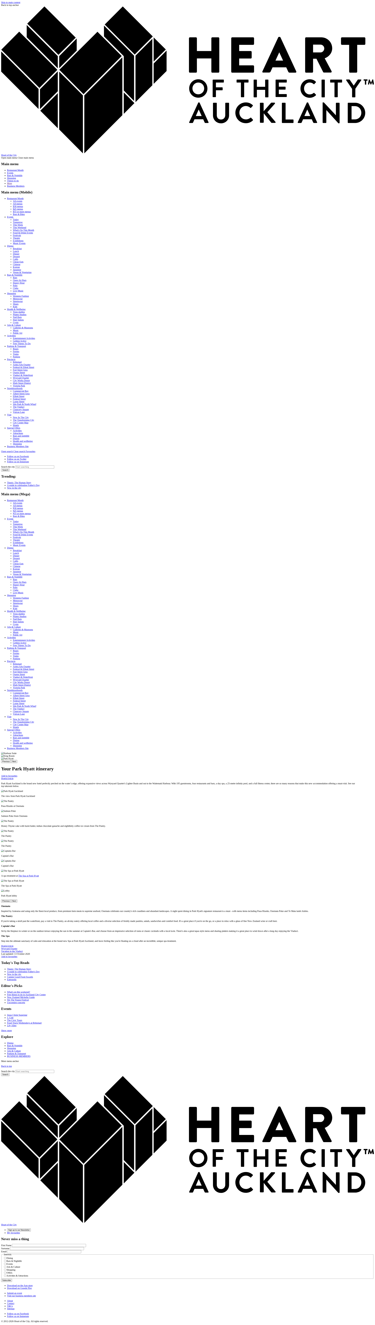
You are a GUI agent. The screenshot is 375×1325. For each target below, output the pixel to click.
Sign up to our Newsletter (19, 1230)
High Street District (22, 383)
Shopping (11, 178)
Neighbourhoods (15, 388)
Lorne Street (18, 401)
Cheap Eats (18, 262)
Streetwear (18, 301)
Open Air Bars (19, 280)
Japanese (17, 269)
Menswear (18, 298)
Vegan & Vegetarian (22, 272)
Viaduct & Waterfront (23, 375)
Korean (16, 267)
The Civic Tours (14, 1020)
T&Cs (10, 1306)
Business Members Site (18, 446)
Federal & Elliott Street (23, 367)
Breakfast (17, 248)
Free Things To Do (22, 343)
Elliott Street (18, 396)
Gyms (15, 322)
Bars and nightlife (21, 436)
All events (17, 201)
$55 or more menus (22, 211)
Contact (10, 1303)
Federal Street (19, 399)
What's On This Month (23, 230)
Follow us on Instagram (18, 461)
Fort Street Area (20, 370)
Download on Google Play (19, 1288)
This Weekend (19, 227)
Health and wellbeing (23, 441)
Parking (16, 357)
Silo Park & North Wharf (24, 404)
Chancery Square (21, 409)
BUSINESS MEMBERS (18, 1056)
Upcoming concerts (16, 1002)
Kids (15, 306)
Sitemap (11, 1308)
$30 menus (18, 206)
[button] (13, 451)
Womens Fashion (21, 296)
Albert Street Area (21, 393)
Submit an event (14, 1293)
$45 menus (18, 209)
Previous (6, 761)
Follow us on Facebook (18, 456)
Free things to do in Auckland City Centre (26, 994)
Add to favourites (9, 776)
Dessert (16, 256)
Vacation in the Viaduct (12, 951)
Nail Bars (17, 317)
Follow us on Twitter (16, 459)
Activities (11, 335)
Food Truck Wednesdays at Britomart (24, 1023)
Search (5, 470)
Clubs (15, 288)
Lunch (16, 251)
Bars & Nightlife (14, 175)
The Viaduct (18, 407)
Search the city (8, 467)
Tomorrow (18, 222)
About (10, 1301)
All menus (17, 204)
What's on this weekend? (18, 992)
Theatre (16, 238)
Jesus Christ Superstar (17, 1015)
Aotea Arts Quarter (21, 364)
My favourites (13, 1233)
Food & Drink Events (23, 233)
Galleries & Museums (23, 327)
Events (10, 173)
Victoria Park (19, 386)
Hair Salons (18, 320)
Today (16, 219)
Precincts (11, 359)
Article (10, 778)
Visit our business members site (21, 1296)
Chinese (16, 264)
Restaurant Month (15, 170)
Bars (15, 277)
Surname (5, 1248)
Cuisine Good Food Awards (20, 977)
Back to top (6, 1066)
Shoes (15, 304)
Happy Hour (19, 283)
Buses (15, 349)
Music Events (19, 243)
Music (16, 330)
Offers (9, 1273)
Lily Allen (11, 1025)
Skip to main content (10, 2)
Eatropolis (11, 979)
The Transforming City (23, 420)
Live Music (18, 291)
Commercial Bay (21, 391)
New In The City (21, 417)
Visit (9, 415)
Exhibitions (18, 240)
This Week (18, 225)
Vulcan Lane (19, 412)
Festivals (17, 235)
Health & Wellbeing (16, 309)
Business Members (15, 186)
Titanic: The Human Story (19, 482)
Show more (6, 1030)
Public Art (17, 333)
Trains (16, 354)
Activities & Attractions (17, 1275)
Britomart (17, 362)
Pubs (15, 285)
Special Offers (13, 428)
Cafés (15, 259)
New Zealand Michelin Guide (21, 997)
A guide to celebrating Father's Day (23, 485)
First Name (6, 1245)
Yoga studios (19, 312)
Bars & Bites (19, 214)
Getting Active (19, 341)
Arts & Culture (14, 325)
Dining (10, 246)
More (9, 183)
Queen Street (19, 372)
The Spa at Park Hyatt (28, 876)
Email (4, 1251)
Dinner (16, 254)
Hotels (16, 425)
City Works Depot (21, 380)
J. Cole (10, 1017)
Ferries (16, 351)
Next (14, 761)
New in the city (14, 488)
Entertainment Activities (24, 338)
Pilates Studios (19, 314)
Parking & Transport (16, 346)
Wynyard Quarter (21, 378)
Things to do (13, 181)
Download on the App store (20, 1285)
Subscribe (6, 1280)
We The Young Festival (18, 1000)
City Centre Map (20, 422)
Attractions (18, 433)
